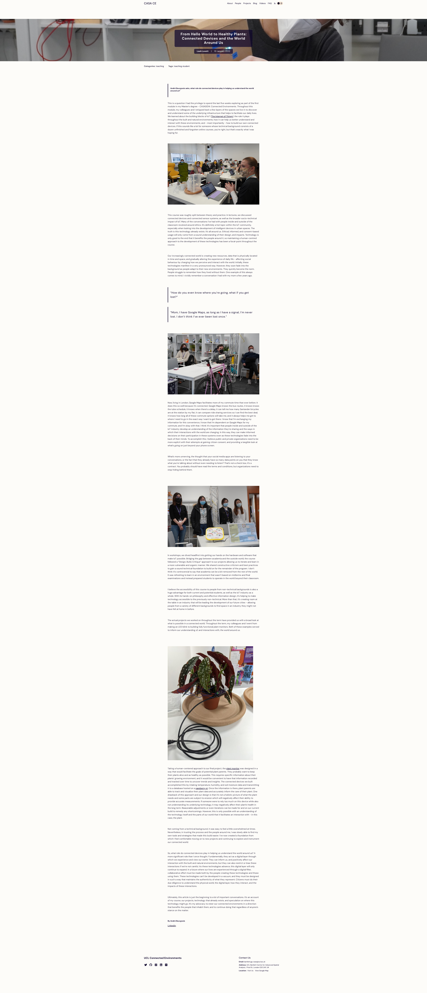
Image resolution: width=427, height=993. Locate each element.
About (230, 3)
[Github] (150, 965)
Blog (255, 3)
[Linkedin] (161, 965)
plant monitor (232, 768)
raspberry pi (202, 788)
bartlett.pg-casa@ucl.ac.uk (254, 962)
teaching (160, 66)
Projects (247, 3)
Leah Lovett (202, 51)
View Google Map (261, 971)
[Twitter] (145, 965)
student (186, 66)
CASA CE (150, 3)
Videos (262, 3)
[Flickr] (166, 965)
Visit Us (250, 971)
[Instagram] (155, 965)
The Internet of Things (222, 116)
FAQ (270, 3)
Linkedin (172, 925)
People (238, 3)
